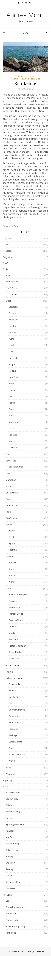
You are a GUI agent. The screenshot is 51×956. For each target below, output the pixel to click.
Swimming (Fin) (13, 882)
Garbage (13, 735)
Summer (36, 79)
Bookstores (14, 601)
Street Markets (16, 652)
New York (13, 377)
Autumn (12, 562)
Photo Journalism (14, 907)
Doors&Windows (17, 709)
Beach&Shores (16, 466)
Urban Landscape (14, 678)
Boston (12, 313)
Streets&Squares (17, 754)
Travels (9, 671)
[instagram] (26, 2)
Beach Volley (12, 798)
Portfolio (7, 263)
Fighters (13, 543)
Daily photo (8, 238)
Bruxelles (13, 319)
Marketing (11, 479)
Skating (9, 869)
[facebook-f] (18, 2)
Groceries (13, 626)
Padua (12, 402)
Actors (12, 530)
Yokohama (14, 447)
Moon (9, 486)
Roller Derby (12, 850)
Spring (12, 569)
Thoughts (7, 894)
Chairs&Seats (12, 294)
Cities (8, 300)
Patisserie (13, 639)
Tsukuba (13, 434)
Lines (8, 473)
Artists (12, 537)
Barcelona (14, 306)
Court (8, 454)
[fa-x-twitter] (22, 2)
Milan (11, 351)
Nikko (12, 383)
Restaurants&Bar (17, 645)
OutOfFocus (11, 505)
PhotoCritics (12, 913)
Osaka (12, 390)
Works (12, 760)
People (25, 79)
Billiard (9, 805)
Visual (9, 767)
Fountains (13, 728)
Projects (7, 269)
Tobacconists (15, 658)
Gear (8, 900)
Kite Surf (10, 837)
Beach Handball (13, 792)
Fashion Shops (16, 613)
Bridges (12, 690)
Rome (11, 415)
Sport (5, 786)
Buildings (13, 696)
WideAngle (11, 774)
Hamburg (13, 326)
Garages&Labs (16, 620)
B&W (8, 244)
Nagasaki (13, 358)
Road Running (12, 843)
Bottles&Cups (12, 281)
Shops (9, 588)
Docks (12, 703)
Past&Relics (11, 518)
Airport (9, 275)
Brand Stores (15, 607)
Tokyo (12, 428)
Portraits (13, 549)
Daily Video (8, 257)
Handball (10, 830)
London (12, 345)
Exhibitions (14, 722)
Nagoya (12, 370)
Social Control (12, 665)
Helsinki (12, 332)
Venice (12, 441)
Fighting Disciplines (15, 824)
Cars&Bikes (11, 288)
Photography (12, 920)
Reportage (8, 780)
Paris (11, 409)
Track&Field (11, 888)
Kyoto (11, 338)
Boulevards (14, 684)
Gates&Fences (15, 741)
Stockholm (14, 422)
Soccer (9, 875)
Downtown (14, 716)
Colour (21, 76)
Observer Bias (12, 492)
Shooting (10, 862)
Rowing (9, 856)
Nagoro (12, 364)
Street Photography (15, 926)
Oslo (11, 396)
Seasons (10, 556)
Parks (8, 511)
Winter (12, 581)
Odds (8, 499)
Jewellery (13, 633)
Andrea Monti (25, 15)
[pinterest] (30, 2)
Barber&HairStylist (18, 594)
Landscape (11, 460)
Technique (11, 932)
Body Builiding (13, 811)
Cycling (9, 818)
